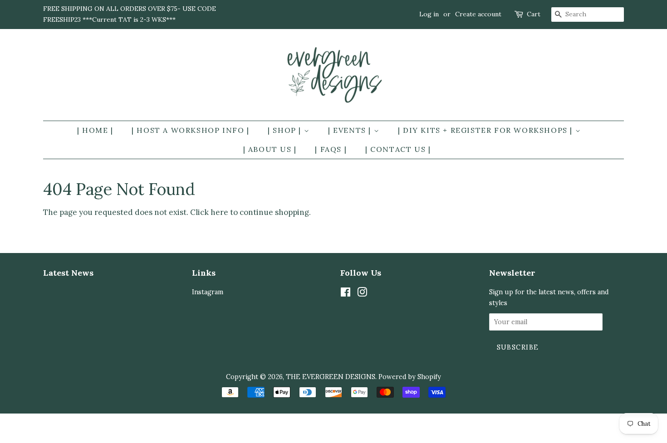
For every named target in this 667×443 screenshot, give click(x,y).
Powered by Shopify (409, 376)
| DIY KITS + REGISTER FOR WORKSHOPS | (486, 130)
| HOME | (95, 130)
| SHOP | (286, 130)
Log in (429, 14)
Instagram (207, 291)
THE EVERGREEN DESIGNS (330, 376)
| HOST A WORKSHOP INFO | (190, 130)
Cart (533, 14)
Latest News (68, 273)
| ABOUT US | (270, 149)
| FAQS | (331, 149)
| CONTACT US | (398, 149)
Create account (478, 14)
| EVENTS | (351, 130)
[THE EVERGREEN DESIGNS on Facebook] (345, 293)
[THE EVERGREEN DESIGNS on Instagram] (362, 293)
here (219, 212)
